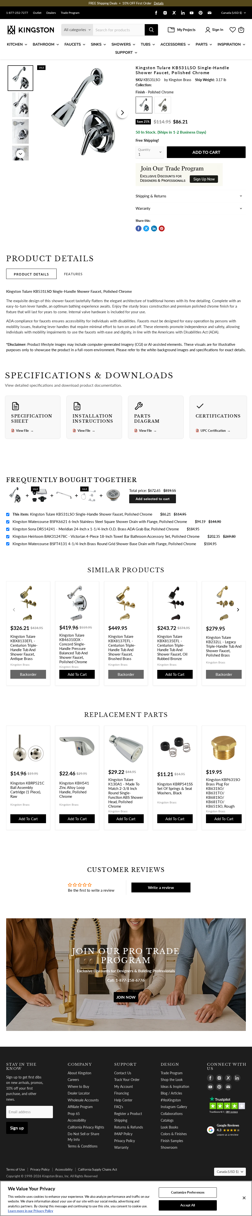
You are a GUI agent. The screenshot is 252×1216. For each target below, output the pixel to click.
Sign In (217, 29)
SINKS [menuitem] (96, 44)
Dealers (51, 13)
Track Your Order (127, 1079)
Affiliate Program (80, 1107)
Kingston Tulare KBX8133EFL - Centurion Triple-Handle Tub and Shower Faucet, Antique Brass (24, 647)
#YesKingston (171, 1100)
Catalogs (167, 1120)
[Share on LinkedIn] (154, 228)
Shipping (120, 1120)
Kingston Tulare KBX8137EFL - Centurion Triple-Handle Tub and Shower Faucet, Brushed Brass (122, 647)
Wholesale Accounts (83, 1100)
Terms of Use (15, 1169)
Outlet (37, 13)
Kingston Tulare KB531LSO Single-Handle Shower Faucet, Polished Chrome (82, 514)
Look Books (169, 1127)
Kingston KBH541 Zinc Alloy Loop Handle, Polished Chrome (74, 790)
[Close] (244, 1198)
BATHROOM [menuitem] (43, 44)
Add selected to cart (153, 499)
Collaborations (172, 1114)
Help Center (123, 1100)
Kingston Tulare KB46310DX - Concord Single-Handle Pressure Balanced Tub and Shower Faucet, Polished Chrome (73, 648)
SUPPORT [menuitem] (124, 52)
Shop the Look (172, 1079)
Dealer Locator (79, 1093)
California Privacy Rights (86, 1127)
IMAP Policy (123, 1134)
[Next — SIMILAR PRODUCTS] (238, 609)
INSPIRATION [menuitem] (229, 44)
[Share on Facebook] (139, 228)
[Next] (122, 113)
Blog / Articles (171, 1093)
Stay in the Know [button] (21, 1066)
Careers (73, 1079)
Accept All (187, 1205)
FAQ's (118, 1107)
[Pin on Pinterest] (162, 228)
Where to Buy (78, 1086)
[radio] (144, 105)
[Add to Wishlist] (122, 68)
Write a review (161, 887)
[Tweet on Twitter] (146, 228)
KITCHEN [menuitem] (15, 44)
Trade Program (70, 13)
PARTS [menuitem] (201, 44)
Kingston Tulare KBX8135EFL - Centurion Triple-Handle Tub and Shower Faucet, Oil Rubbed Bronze (172, 647)
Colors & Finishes (174, 1134)
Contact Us (122, 1073)
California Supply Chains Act (97, 1169)
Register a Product (128, 1114)
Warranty (121, 1147)
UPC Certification (216, 431)
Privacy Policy (124, 1141)
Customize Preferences (188, 1192)
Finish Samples (172, 1141)
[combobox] (119, 29)
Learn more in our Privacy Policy (30, 1211)
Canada (231, 13)
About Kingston (79, 1073)
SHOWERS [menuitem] (121, 44)
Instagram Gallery (174, 1107)
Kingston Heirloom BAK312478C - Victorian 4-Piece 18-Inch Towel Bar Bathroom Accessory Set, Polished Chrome (106, 536)
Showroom (169, 1147)
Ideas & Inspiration (175, 1086)
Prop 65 (74, 1114)
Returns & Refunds (128, 1127)
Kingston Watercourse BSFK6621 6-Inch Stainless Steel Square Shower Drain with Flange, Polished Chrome (100, 521)
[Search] (151, 29)
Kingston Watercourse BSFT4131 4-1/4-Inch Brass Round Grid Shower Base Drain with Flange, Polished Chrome (104, 543)
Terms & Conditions (82, 1146)
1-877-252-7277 (17, 13)
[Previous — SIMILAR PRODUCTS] (14, 609)
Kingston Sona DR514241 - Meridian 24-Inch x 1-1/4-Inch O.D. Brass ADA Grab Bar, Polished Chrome (96, 529)
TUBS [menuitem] (145, 44)
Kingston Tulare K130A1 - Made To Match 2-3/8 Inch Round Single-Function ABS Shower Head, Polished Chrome (125, 792)
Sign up (17, 1127)
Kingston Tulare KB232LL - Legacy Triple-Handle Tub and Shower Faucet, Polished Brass (223, 646)
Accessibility (77, 1120)
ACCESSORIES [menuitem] (173, 44)
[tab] (31, 274)
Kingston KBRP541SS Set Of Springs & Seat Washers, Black (175, 788)
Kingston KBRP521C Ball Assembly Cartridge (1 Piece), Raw (27, 790)
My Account (123, 1086)
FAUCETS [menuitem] (72, 44)
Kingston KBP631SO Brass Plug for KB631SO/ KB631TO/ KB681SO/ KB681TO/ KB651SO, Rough (223, 792)
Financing (121, 1093)
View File (25, 431)
